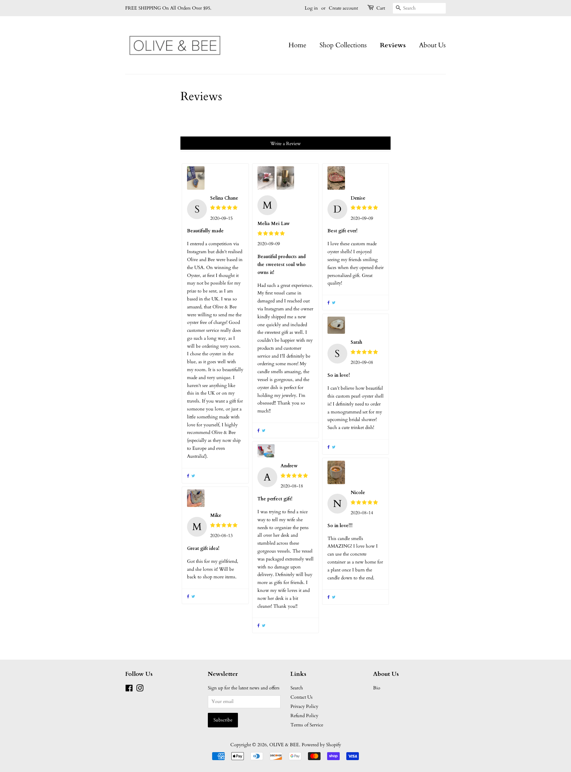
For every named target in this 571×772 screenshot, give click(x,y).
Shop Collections (343, 45)
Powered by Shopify (321, 745)
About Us (432, 45)
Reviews (393, 45)
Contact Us (301, 697)
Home (297, 45)
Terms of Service (306, 725)
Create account (343, 8)
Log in (311, 8)
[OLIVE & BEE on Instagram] (139, 689)
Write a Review (285, 143)
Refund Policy (304, 716)
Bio (376, 688)
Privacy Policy (304, 706)
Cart (380, 8)
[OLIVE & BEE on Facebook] (129, 689)
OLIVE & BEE (284, 745)
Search (296, 688)
